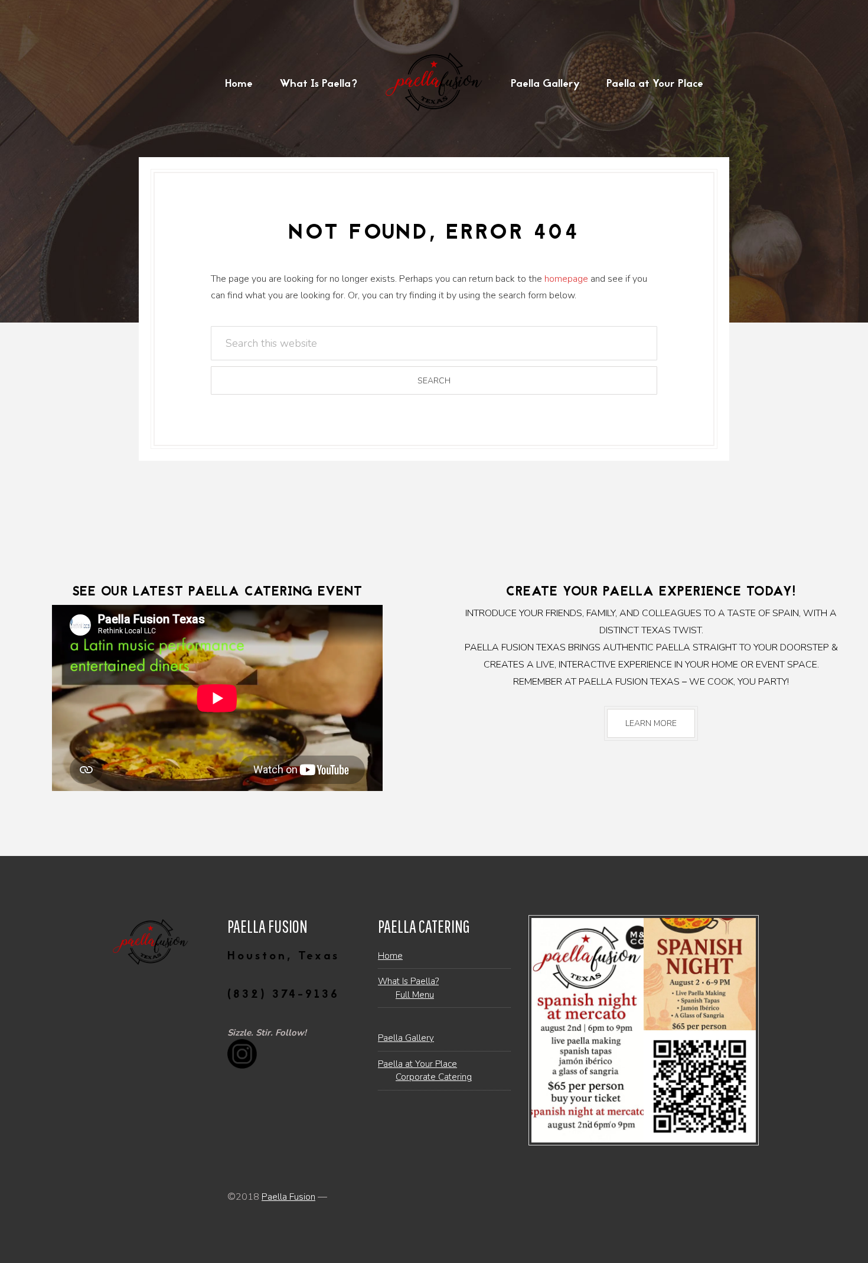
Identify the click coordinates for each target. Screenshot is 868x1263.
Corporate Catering (434, 1077)
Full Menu (415, 995)
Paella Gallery (406, 1038)
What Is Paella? (408, 981)
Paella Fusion (288, 1196)
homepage (566, 278)
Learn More (651, 723)
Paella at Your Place (417, 1064)
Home (390, 956)
